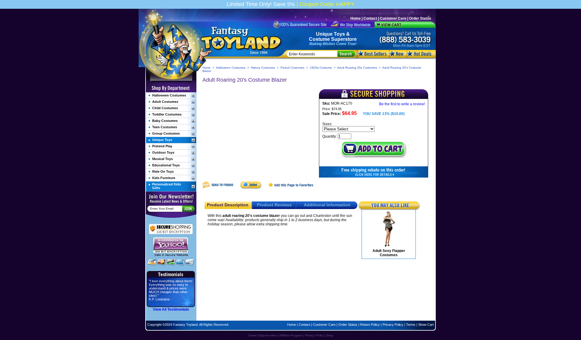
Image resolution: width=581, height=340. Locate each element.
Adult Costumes (165, 101)
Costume (319, 39)
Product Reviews (274, 204)
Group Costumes (166, 133)
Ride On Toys (163, 171)
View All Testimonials (171, 309)
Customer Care (393, 18)
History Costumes (263, 67)
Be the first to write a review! (402, 104)
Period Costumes (292, 67)
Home (355, 18)
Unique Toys (330, 34)
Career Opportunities (262, 335)
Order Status (420, 18)
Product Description (227, 204)
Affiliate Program (290, 335)
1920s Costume (321, 67)
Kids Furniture (163, 178)
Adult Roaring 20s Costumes (357, 67)
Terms (410, 324)
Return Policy (370, 324)
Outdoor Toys (163, 152)
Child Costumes (165, 108)
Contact (370, 18)
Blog (330, 335)
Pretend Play (162, 146)
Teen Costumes (164, 127)
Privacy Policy (392, 324)
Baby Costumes (165, 121)
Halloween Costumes (230, 67)
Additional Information (327, 204)
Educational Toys (166, 165)
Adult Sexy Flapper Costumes (389, 253)
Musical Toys (162, 159)
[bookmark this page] (291, 188)
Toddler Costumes (167, 114)
